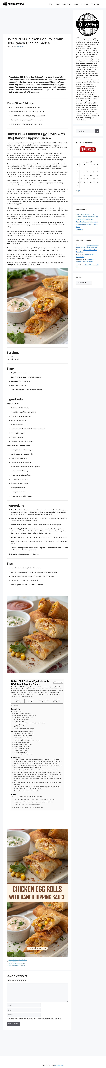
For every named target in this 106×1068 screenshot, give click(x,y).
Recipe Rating (11, 980)
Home (50, 4)
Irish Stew (79, 230)
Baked (10, 961)
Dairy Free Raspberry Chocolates (87, 222)
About (57, 4)
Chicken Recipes (13, 960)
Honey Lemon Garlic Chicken (17, 963)
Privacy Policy (95, 4)
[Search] (97, 131)
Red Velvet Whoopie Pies (84, 219)
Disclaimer (85, 4)
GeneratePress (58, 1065)
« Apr (78, 191)
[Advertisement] (37, 21)
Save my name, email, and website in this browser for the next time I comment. (34, 1018)
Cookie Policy (66, 4)
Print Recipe (59, 682)
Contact (76, 4)
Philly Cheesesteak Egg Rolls (17, 965)
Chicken (15, 961)
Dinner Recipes (22, 960)
